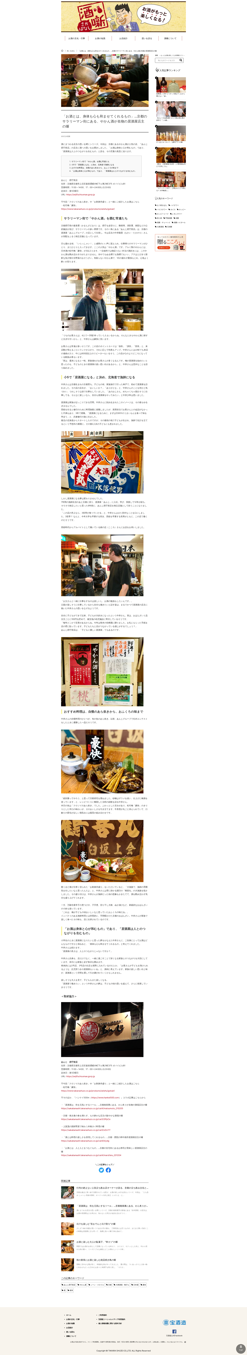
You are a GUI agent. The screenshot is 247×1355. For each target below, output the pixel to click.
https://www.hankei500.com (105, 1097)
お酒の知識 (100, 38)
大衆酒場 (160, 227)
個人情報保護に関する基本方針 (110, 1323)
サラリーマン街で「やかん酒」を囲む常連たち (90, 161)
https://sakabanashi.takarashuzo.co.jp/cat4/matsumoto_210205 (92, 1108)
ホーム (68, 1315)
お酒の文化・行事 (76, 38)
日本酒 (135, 1285)
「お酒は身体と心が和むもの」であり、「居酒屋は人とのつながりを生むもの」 (104, 171)
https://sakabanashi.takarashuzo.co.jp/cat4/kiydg (85, 1141)
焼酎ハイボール (180, 222)
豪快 (144, 1285)
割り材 (159, 218)
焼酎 (177, 218)
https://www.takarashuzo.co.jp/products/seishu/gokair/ (88, 209)
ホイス (172, 209)
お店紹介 (123, 38)
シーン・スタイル (97, 1285)
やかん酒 (83, 1285)
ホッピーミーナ (163, 214)
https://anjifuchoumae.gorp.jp (80, 194)
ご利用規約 (102, 1315)
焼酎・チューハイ (163, 222)
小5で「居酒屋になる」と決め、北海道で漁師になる (93, 165)
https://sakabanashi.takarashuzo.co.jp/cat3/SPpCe (85, 1119)
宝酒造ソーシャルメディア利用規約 (111, 1319)
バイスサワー (162, 209)
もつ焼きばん (162, 205)
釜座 (71, 1290)
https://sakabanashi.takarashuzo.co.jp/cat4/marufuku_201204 (91, 1155)
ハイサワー (174, 205)
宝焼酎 (169, 227)
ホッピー (182, 209)
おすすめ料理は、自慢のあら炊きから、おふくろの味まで (95, 168)
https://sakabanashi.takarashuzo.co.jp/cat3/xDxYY (86, 1130)
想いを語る (147, 38)
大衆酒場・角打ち (122, 1285)
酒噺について (170, 38)
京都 (110, 1285)
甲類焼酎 (168, 218)
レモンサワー (177, 214)
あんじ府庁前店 (69, 1285)
